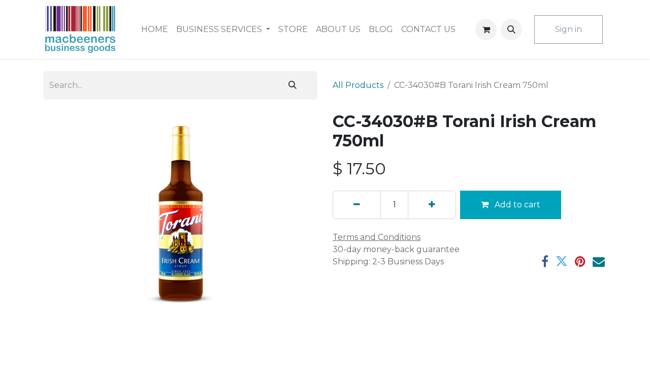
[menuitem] (154, 29)
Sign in (568, 29)
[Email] (599, 261)
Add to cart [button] (516, 204)
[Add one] (432, 205)
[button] (511, 29)
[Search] (292, 85)
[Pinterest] (580, 261)
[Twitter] (562, 261)
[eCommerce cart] (486, 29)
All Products (358, 85)
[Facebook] (544, 261)
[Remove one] (357, 205)
